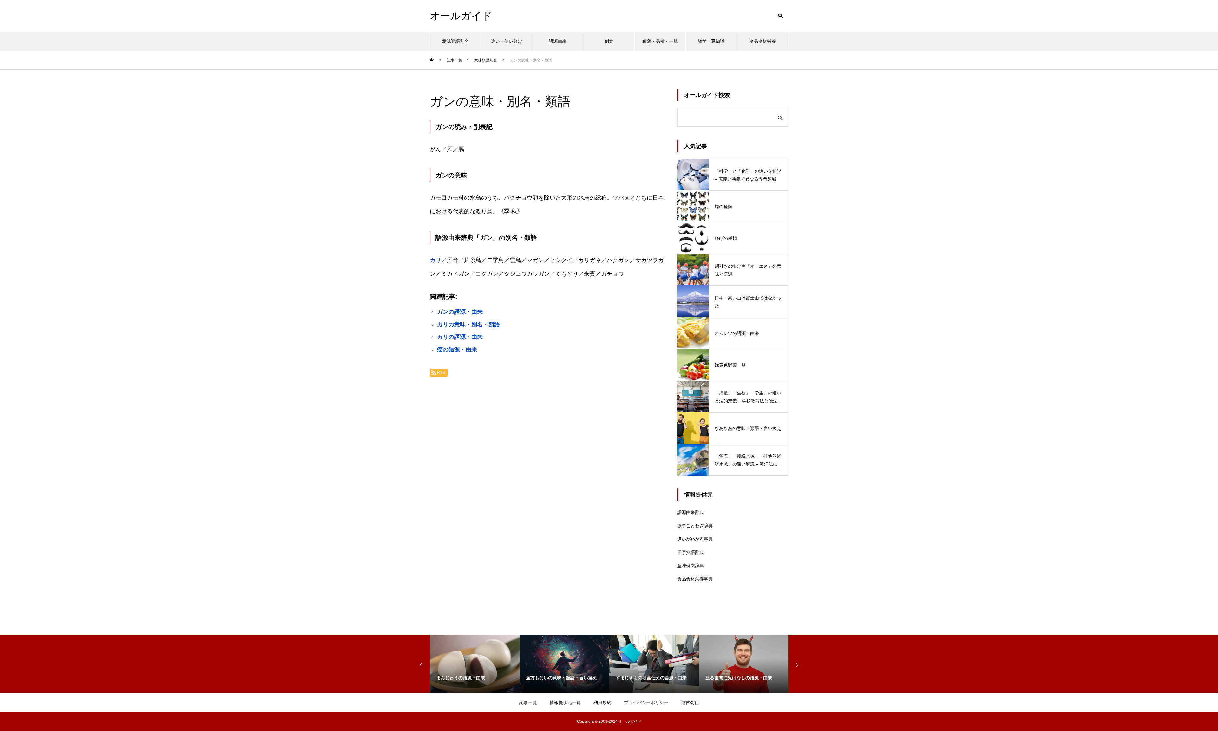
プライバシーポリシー (646, 702)
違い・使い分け (506, 41)
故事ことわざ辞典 (695, 525)
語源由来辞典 (690, 512)
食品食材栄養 (762, 41)
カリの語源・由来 (460, 337)
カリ (435, 260)
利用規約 (602, 702)
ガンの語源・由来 (460, 312)
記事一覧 (528, 702)
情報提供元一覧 (565, 702)
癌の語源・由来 (457, 349)
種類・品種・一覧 (660, 41)
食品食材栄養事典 (695, 578)
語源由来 (557, 41)
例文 (609, 41)
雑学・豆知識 (711, 41)
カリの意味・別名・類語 (468, 324)
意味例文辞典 (690, 565)
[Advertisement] (547, 461)
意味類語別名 (455, 41)
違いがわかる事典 (695, 539)
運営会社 (690, 702)
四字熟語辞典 (690, 552)
